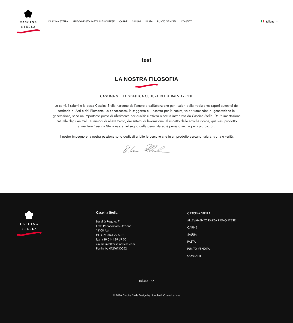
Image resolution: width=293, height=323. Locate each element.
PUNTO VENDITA (167, 21)
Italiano (143, 281)
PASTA (149, 21)
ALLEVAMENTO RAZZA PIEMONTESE (93, 21)
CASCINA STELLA (58, 21)
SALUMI (136, 21)
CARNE (123, 21)
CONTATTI (186, 21)
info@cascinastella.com (120, 244)
